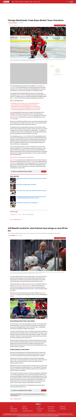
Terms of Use (51, 408)
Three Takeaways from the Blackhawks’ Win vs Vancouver (24, 105)
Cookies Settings (51, 410)
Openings (24, 406)
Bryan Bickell (37, 85)
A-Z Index (39, 410)
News (13, 1)
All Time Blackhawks (29, 214)
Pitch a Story (25, 408)
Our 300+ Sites (51, 406)
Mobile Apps (62, 406)
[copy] (17, 25)
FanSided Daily (13, 408)
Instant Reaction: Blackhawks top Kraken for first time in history (25, 109)
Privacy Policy (40, 408)
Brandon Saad (13, 160)
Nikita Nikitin (22, 94)
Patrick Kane (21, 115)
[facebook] (66, 1)
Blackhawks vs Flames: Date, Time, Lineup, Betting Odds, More (25, 103)
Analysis (23, 214)
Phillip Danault (13, 163)
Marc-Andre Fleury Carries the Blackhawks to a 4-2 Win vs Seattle (26, 108)
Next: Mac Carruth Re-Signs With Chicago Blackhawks (22, 157)
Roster (31, 1)
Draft (19, 214)
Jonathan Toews (14, 115)
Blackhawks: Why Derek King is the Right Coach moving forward (25, 106)
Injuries (35, 1)
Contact (39, 406)
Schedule (22, 1)
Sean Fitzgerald (13, 22)
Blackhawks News (13, 214)
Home (11, 219)
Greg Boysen (12, 235)
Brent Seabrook (29, 115)
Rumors (17, 1)
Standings (27, 1)
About (11, 406)
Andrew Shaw (23, 136)
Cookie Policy (63, 408)
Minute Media (8, 413)
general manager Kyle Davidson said (23, 285)
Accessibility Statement (27, 410)
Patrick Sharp (15, 117)
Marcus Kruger (32, 161)
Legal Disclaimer (14, 410)
